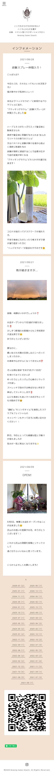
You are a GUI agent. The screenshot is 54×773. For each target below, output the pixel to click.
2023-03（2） (18, 629)
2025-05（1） (36, 585)
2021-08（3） (18, 677)
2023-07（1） (18, 618)
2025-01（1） (18, 591)
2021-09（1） (36, 672)
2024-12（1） (36, 591)
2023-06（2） (36, 618)
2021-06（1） (27, 682)
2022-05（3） (36, 650)
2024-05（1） (36, 596)
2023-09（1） (36, 612)
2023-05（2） (18, 623)
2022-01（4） (36, 661)
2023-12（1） (36, 607)
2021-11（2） (36, 666)
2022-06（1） (18, 650)
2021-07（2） (36, 677)
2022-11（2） (18, 639)
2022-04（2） (18, 655)
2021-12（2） (18, 666)
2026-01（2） (18, 585)
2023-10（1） (18, 612)
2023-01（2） (18, 634)
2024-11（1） (18, 596)
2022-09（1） (18, 645)
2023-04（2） (36, 623)
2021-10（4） (18, 672)
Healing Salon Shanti (20, 770)
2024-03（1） (18, 602)
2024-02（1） (36, 602)
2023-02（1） (36, 629)
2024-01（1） (18, 607)
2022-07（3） (36, 645)
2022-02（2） (18, 661)
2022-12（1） (36, 634)
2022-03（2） (36, 655)
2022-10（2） (36, 639)
